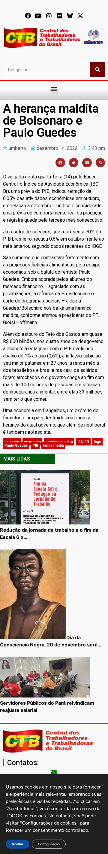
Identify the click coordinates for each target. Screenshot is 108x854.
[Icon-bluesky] (70, 16)
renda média (53, 445)
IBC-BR (83, 442)
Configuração (49, 844)
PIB (35, 445)
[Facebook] (28, 16)
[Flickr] (59, 16)
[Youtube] (38, 16)
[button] (54, 89)
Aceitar (17, 844)
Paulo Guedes (16, 445)
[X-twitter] (80, 16)
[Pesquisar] (97, 69)
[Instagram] (49, 16)
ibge (97, 442)
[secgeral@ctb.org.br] (54, 772)
